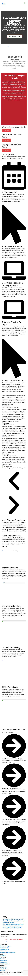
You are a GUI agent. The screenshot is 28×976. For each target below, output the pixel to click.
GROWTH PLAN (14, 2)
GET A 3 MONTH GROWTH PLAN (14, 939)
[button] (14, 481)
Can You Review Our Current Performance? (14, 920)
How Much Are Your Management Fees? (13, 924)
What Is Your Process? (8, 922)
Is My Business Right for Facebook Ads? (13, 919)
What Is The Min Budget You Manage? (12, 926)
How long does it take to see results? (12, 927)
